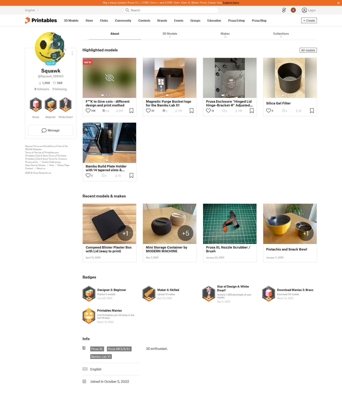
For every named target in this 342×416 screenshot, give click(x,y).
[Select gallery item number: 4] (113, 95)
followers (41, 89)
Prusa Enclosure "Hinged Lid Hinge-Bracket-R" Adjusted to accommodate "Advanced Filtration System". (229, 103)
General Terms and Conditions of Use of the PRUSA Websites (46, 147)
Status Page (63, 165)
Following (59, 89)
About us (41, 168)
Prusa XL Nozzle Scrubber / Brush (228, 249)
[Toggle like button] (88, 110)
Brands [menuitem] (162, 20)
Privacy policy (31, 162)
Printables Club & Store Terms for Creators (46, 158)
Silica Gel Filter (278, 103)
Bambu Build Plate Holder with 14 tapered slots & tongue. (106, 168)
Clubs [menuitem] (104, 20)
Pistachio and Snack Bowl (286, 249)
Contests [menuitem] (144, 20)
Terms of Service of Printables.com (42, 152)
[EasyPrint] (284, 10)
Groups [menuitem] (195, 20)
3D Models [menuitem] (71, 20)
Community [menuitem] (123, 20)
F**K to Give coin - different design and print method (107, 103)
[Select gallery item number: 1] (102, 95)
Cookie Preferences (51, 162)
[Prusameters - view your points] (293, 10)
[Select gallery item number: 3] (109, 95)
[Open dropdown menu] (72, 52)
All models (308, 50)
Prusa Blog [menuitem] (259, 20)
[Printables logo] (41, 20)
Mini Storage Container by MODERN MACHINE (166, 249)
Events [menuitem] (178, 20)
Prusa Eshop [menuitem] (236, 20)
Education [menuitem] (214, 20)
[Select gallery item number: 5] (115, 95)
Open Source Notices (35, 165)
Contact (29, 168)
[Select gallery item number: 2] (106, 95)
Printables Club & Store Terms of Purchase (45, 155)
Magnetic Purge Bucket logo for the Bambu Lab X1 (168, 103)
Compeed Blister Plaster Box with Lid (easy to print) (109, 249)
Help (51, 165)
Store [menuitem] (89, 20)
